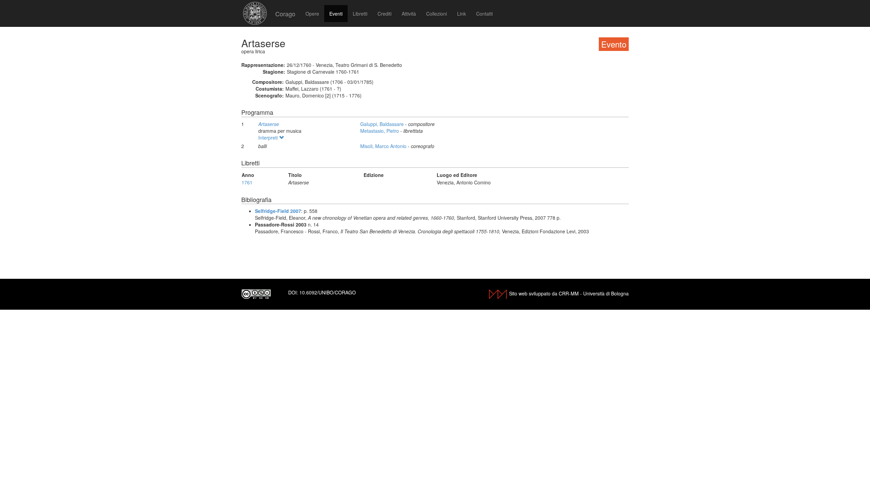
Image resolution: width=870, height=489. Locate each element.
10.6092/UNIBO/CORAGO (327, 292)
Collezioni (436, 13)
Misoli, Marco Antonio (384, 146)
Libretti (360, 13)
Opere (312, 13)
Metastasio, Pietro (380, 130)
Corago (285, 13)
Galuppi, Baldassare (382, 124)
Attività (409, 13)
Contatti (484, 13)
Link (461, 13)
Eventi (336, 13)
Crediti (385, 13)
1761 (247, 182)
